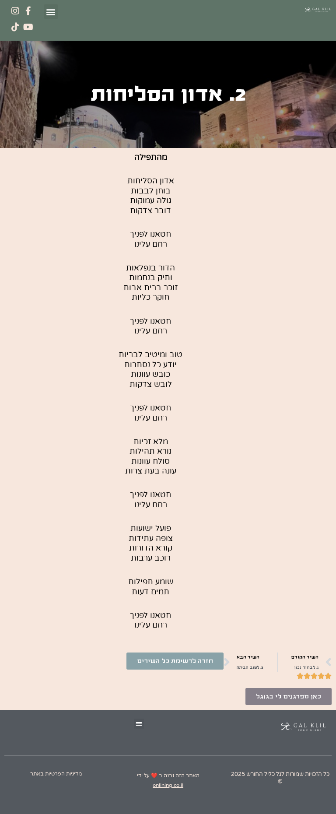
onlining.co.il (168, 785)
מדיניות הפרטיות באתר (56, 774)
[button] (51, 11)
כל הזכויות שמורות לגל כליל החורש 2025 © (280, 778)
